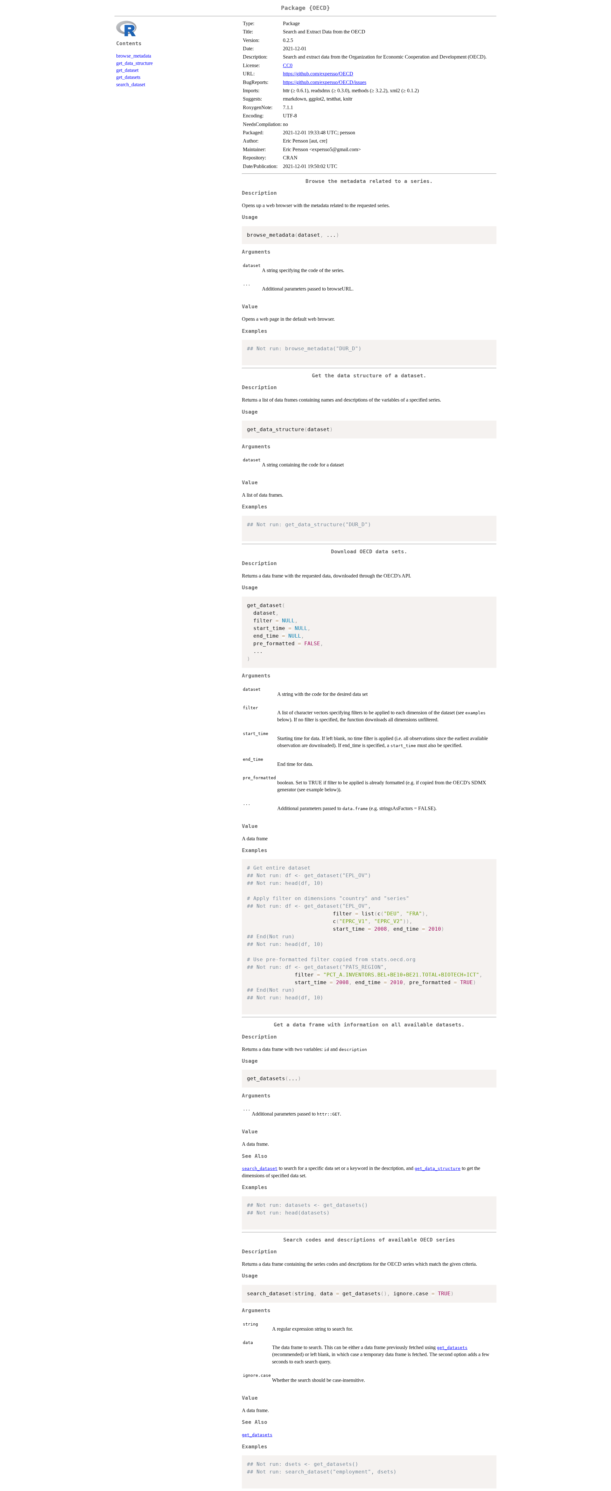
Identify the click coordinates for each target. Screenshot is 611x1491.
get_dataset (127, 70)
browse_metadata (133, 56)
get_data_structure (134, 63)
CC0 (287, 65)
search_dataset (130, 84)
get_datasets (128, 77)
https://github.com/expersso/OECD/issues (324, 82)
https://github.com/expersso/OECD (318, 73)
